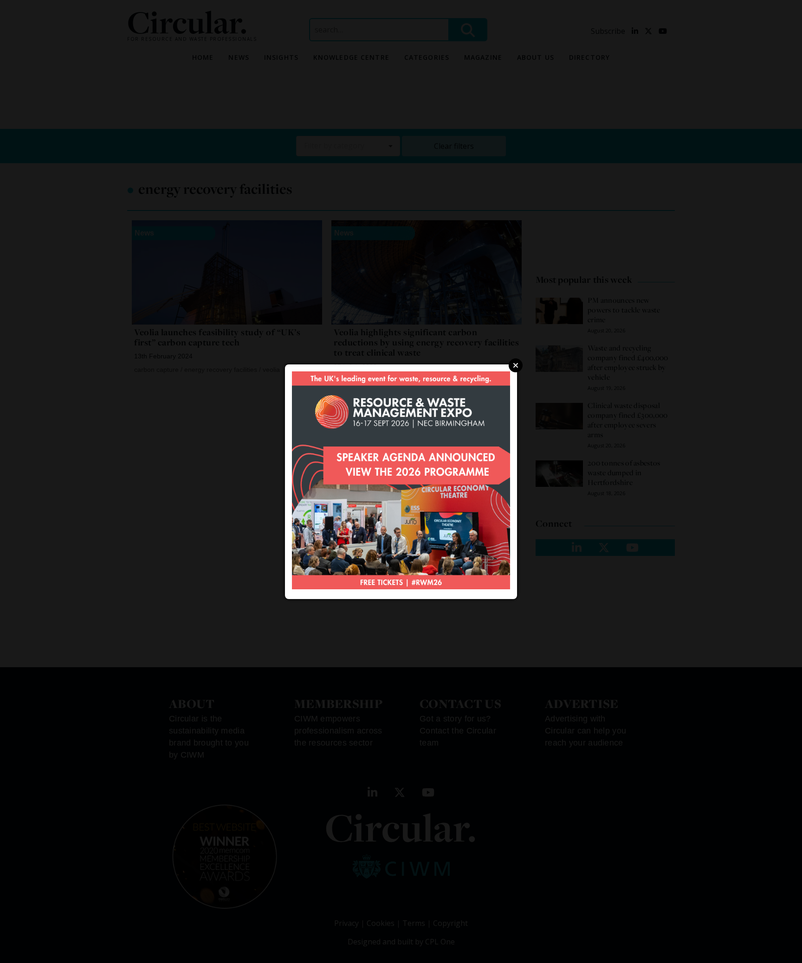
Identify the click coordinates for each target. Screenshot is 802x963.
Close (516, 365)
